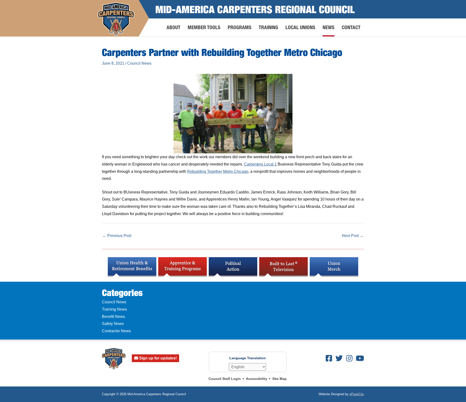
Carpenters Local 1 (260, 164)
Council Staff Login (224, 379)
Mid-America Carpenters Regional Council (255, 9)
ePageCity (357, 394)
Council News (139, 63)
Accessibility (256, 379)
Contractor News (116, 331)
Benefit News (113, 317)
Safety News (113, 324)
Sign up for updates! (157, 358)
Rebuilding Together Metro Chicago (217, 171)
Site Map (279, 379)
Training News (114, 309)
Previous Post (116, 236)
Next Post (353, 236)
